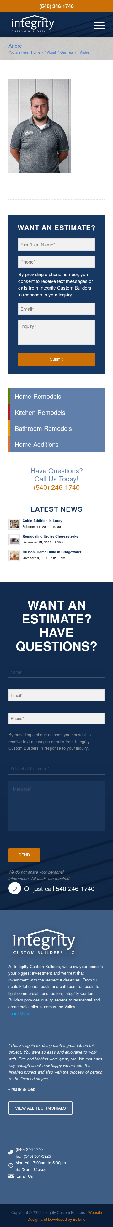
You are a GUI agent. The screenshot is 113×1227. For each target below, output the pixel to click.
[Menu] (96, 24)
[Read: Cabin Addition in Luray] (14, 524)
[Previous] (84, 1048)
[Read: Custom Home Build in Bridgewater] (14, 555)
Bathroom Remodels (43, 428)
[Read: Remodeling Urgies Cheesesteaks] (14, 539)
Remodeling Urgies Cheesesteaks (50, 536)
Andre (15, 45)
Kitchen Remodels (40, 412)
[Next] (98, 1048)
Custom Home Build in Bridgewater (52, 551)
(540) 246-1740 (57, 6)
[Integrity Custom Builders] (46, 24)
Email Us (24, 1176)
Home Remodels (38, 396)
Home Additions (37, 444)
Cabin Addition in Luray (42, 520)
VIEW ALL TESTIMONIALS (40, 1108)
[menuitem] (56, 6)
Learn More (18, 1013)
